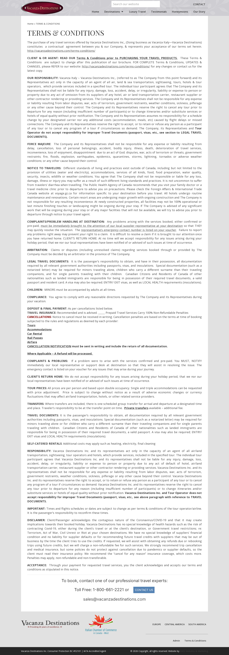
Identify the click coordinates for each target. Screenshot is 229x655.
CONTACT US (144, 590)
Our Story (199, 11)
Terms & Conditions (195, 640)
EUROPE (157, 624)
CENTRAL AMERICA (175, 624)
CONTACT (199, 4)
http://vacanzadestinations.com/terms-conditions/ (61, 51)
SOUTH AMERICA (197, 624)
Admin (176, 640)
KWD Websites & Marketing (194, 651)
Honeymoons (180, 11)
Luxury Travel (137, 11)
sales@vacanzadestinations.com (114, 599)
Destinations (112, 11)
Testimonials (159, 11)
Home (95, 11)
